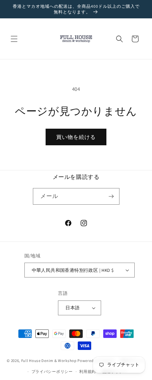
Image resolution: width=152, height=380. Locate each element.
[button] (14, 39)
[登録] (111, 196)
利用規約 (87, 371)
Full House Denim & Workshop (49, 360)
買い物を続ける (76, 137)
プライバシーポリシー (52, 371)
